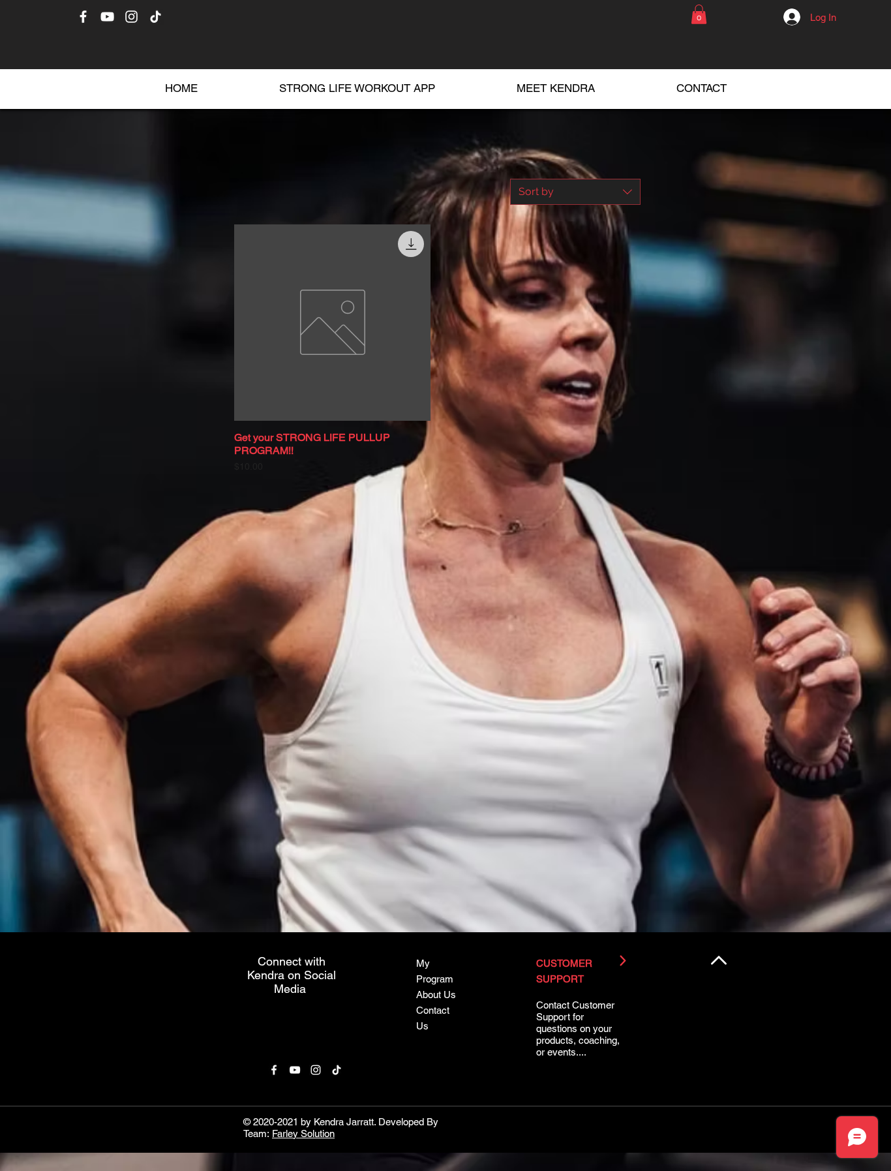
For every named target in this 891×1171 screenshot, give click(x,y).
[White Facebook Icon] (83, 16)
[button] (699, 14)
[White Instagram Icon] (131, 16)
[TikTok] (155, 16)
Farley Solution (303, 1133)
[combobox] (575, 192)
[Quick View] (332, 322)
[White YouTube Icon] (107, 16)
